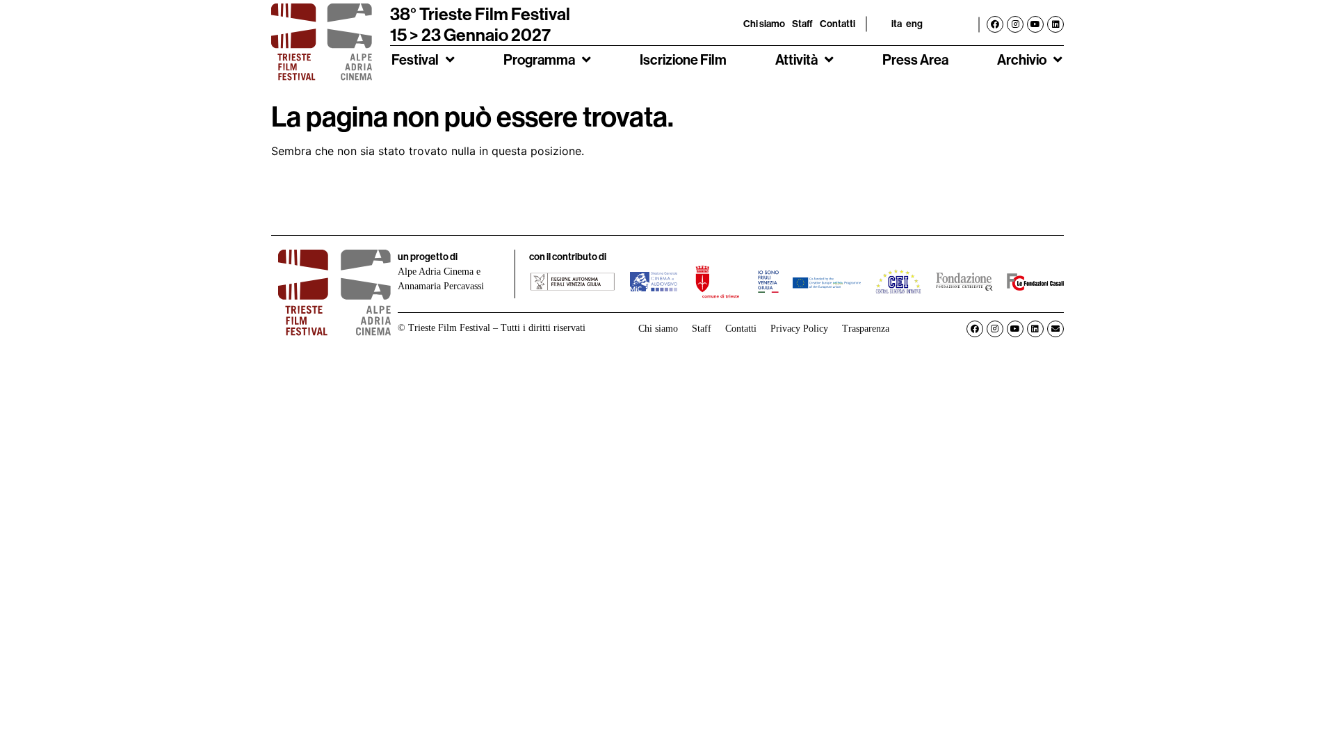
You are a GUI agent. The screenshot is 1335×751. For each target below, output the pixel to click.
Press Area (915, 59)
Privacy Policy (799, 328)
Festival (415, 59)
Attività (796, 59)
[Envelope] (1055, 329)
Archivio (1021, 59)
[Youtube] (1035, 24)
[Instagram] (1015, 24)
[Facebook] (995, 24)
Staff (802, 23)
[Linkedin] (1055, 24)
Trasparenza (865, 328)
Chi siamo (764, 23)
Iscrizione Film (683, 59)
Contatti (837, 23)
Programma (539, 59)
